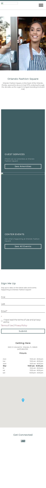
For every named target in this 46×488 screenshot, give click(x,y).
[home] (17, 5)
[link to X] (24, 441)
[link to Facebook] (21, 441)
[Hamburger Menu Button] (41, 5)
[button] (23, 166)
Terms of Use (7, 325)
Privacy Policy (20, 325)
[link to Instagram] (22, 441)
